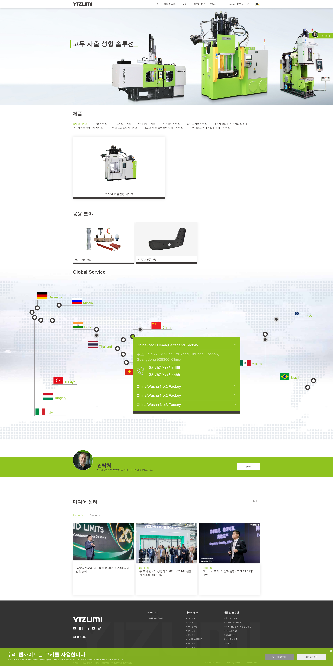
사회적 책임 (190, 635)
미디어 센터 (190, 643)
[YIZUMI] (82, 4)
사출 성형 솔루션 (230, 618)
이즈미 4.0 (152, 612)
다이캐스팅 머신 (230, 631)
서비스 (185, 4)
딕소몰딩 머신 (229, 635)
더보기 (254, 501)
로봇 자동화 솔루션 (231, 639)
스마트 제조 (228, 643)
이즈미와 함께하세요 (194, 639)
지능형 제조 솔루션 (155, 618)
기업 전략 (189, 622)
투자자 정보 (190, 647)
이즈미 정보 (199, 4)
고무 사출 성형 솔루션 (233, 622)
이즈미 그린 (190, 631)
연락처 (213, 4)
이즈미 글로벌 (191, 627)
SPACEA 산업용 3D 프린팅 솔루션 (237, 627)
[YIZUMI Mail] (74, 628)
